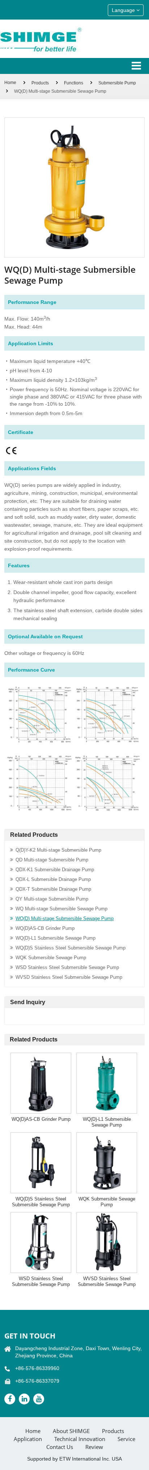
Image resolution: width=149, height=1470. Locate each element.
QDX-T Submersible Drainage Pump (53, 889)
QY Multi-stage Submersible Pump (52, 899)
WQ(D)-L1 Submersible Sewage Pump (55, 938)
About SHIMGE (71, 1431)
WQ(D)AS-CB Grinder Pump (45, 928)
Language (124, 10)
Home (10, 82)
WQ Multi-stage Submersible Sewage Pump (61, 908)
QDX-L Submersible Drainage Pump (53, 879)
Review (94, 1447)
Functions (73, 82)
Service (126, 1439)
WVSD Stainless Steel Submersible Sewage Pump (69, 977)
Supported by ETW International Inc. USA (74, 1459)
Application (28, 1439)
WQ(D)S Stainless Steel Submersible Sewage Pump (70, 948)
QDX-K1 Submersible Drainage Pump (55, 869)
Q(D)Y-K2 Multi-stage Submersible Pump (58, 850)
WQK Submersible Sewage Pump (51, 957)
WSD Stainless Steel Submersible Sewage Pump (67, 967)
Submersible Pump (117, 82)
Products (40, 82)
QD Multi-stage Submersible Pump (52, 860)
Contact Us (59, 1447)
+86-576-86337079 (37, 1381)
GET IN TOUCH (29, 1336)
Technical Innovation (79, 1439)
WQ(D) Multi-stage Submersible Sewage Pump (65, 918)
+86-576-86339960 (37, 1368)
